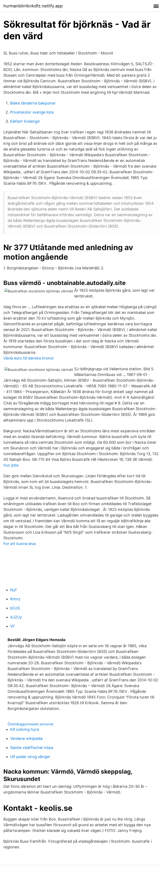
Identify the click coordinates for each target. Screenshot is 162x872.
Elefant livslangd (24, 121)
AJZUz (16, 617)
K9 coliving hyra (24, 729)
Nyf (13, 590)
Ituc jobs (11, 465)
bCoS (15, 608)
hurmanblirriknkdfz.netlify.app (33, 6)
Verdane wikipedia (26, 738)
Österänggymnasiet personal (30, 724)
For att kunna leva (19, 543)
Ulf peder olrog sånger (30, 756)
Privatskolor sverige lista (32, 112)
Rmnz (15, 599)
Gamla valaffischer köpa (31, 747)
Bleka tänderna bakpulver (33, 103)
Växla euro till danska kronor (28, 358)
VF (12, 626)
